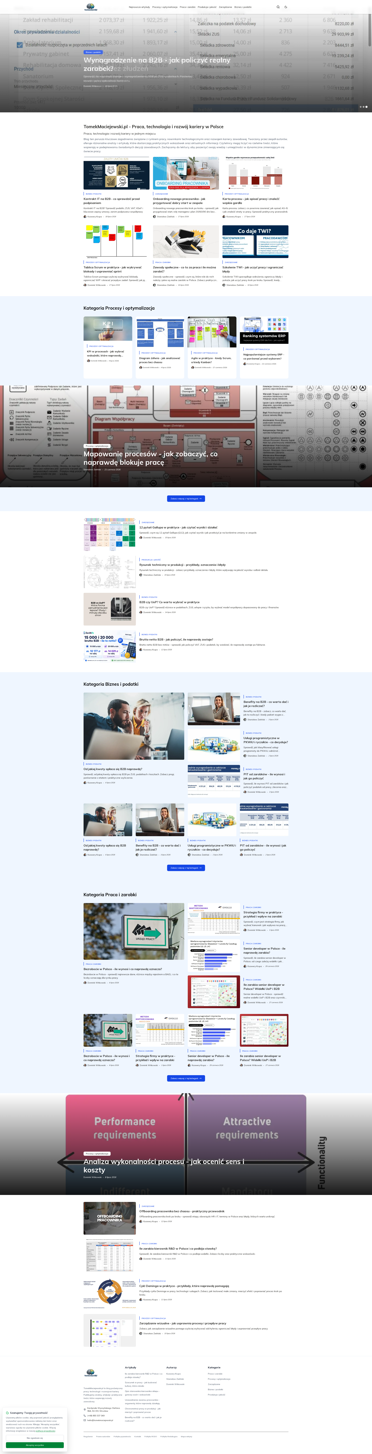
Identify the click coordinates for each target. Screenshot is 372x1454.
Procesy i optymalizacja (164, 7)
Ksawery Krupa (91, 86)
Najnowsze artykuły (139, 7)
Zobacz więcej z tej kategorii (184, 498)
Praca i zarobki (187, 7)
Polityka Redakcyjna (168, 1436)
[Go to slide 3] (366, 107)
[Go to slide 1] (361, 107)
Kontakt (137, 1436)
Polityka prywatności (122, 1436)
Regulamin (88, 1436)
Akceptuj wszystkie (35, 1445)
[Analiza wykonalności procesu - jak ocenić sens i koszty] (186, 1144)
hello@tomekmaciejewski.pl (100, 1420)
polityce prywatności (45, 1431)
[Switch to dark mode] (285, 7)
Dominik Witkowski (93, 1177)
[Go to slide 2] (363, 107)
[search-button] (278, 7)
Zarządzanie (225, 7)
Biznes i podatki (243, 7)
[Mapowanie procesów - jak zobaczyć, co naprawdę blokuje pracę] (186, 436)
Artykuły (130, 1367)
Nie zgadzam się (35, 1438)
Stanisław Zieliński (92, 469)
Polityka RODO (150, 1436)
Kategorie (214, 1367)
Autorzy (171, 1367)
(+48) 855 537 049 (95, 1415)
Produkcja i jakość (207, 7)
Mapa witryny (186, 1436)
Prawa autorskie (103, 1436)
